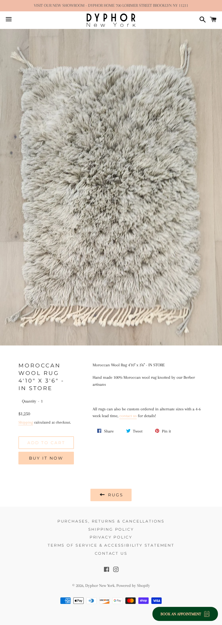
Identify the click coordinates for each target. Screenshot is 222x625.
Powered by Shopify (133, 585)
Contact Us (111, 553)
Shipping (25, 422)
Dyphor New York (100, 585)
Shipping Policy (111, 529)
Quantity (29, 401)
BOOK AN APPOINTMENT (181, 614)
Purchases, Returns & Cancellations (111, 521)
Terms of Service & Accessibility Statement (111, 545)
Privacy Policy (111, 537)
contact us (128, 415)
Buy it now (46, 458)
